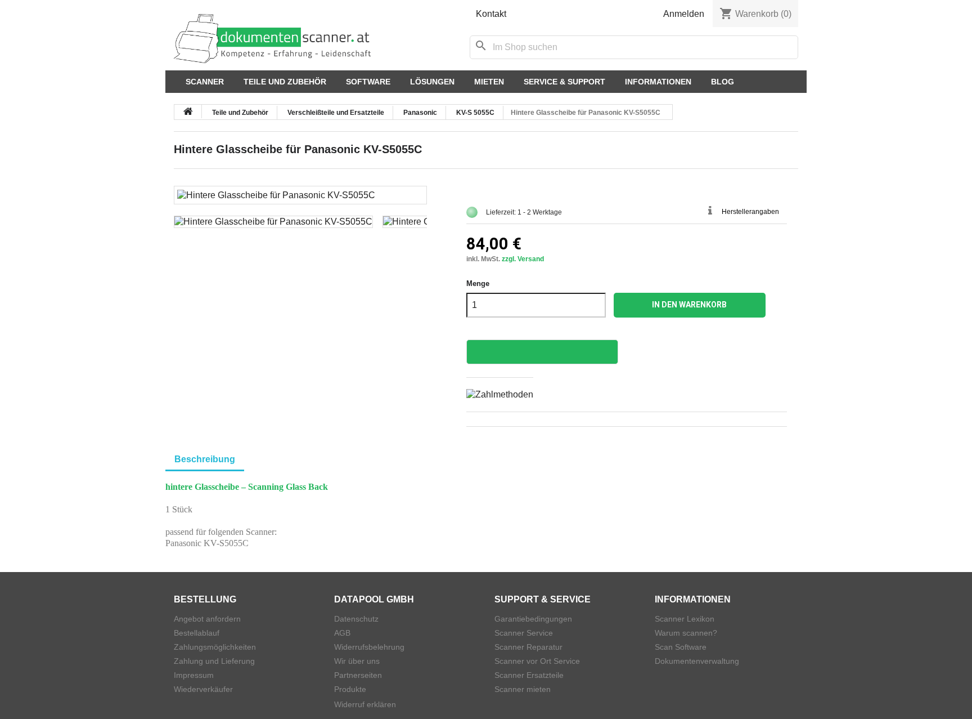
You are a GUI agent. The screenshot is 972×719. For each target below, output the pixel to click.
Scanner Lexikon (684, 618)
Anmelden (683, 14)
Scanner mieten (522, 689)
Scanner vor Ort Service (537, 661)
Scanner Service (523, 632)
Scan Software (680, 646)
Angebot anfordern (207, 618)
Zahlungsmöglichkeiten (215, 646)
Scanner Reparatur (528, 646)
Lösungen (432, 81)
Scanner (205, 81)
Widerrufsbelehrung (369, 646)
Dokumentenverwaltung (697, 661)
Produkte (350, 689)
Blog (722, 81)
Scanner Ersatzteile (529, 675)
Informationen (658, 81)
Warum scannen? (686, 632)
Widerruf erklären (365, 704)
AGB (342, 632)
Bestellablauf (196, 632)
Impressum (194, 675)
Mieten (489, 81)
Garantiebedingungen (533, 618)
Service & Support (564, 81)
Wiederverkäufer (203, 689)
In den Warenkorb (689, 304)
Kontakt (491, 14)
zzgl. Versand (523, 259)
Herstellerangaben (750, 212)
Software (368, 81)
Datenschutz (356, 618)
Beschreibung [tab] (204, 459)
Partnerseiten (358, 675)
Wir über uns (357, 661)
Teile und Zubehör (285, 81)
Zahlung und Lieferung (214, 661)
